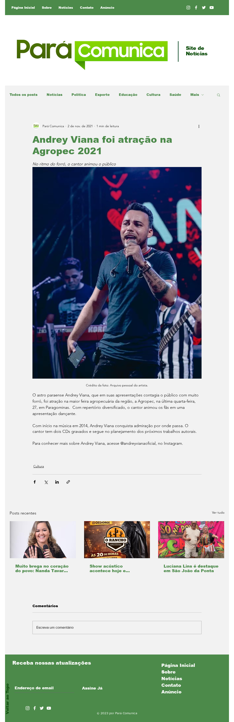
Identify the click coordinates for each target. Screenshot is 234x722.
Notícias (54, 95)
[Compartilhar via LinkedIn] (57, 482)
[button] (218, 95)
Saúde (175, 95)
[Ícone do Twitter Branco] (41, 708)
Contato (171, 685)
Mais (194, 95)
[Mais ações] (199, 126)
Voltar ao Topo (7, 699)
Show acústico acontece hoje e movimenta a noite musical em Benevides (115, 568)
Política (79, 95)
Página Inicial (178, 665)
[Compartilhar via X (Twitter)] (46, 482)
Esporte (102, 95)
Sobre (168, 671)
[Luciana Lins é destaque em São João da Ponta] (191, 539)
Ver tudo (218, 512)
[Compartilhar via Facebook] (34, 482)
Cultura (153, 95)
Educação (128, 95)
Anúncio (171, 691)
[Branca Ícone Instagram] (188, 7)
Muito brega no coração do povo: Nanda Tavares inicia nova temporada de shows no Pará (42, 568)
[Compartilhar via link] (68, 482)
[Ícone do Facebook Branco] (34, 708)
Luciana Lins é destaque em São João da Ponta (191, 568)
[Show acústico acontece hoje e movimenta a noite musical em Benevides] (117, 539)
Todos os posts (23, 95)
